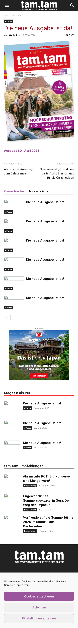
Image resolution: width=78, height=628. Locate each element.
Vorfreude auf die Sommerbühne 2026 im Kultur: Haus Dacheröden (48, 521)
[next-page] (12, 317)
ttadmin (13, 35)
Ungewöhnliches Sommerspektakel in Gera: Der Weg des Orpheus (46, 500)
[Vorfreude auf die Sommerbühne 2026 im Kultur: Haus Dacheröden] (12, 523)
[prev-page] (6, 317)
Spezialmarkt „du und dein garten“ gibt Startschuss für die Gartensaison (57, 173)
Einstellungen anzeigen (39, 618)
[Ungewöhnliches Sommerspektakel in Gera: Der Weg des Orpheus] (12, 502)
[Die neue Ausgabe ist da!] (14, 207)
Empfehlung (30, 485)
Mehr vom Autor (38, 191)
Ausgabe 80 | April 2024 (21, 151)
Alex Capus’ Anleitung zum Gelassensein (18, 171)
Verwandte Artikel (14, 191)
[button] (6, 5)
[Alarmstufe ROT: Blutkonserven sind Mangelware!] (12, 482)
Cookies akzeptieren (39, 596)
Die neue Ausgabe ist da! (45, 202)
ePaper (17, 15)
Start (6, 15)
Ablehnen (39, 607)
